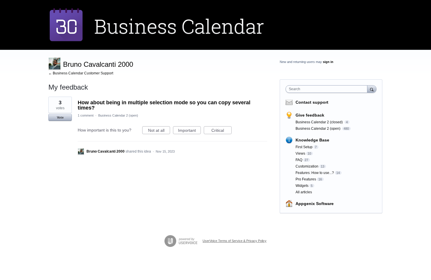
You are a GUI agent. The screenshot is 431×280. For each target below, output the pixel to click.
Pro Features (306, 179)
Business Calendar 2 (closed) (320, 122)
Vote (60, 117)
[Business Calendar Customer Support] (170, 24)
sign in (328, 62)
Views (300, 153)
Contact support (312, 102)
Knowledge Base (312, 140)
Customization (307, 166)
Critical (221, 131)
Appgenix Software (315, 203)
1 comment (86, 115)
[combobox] (328, 89)
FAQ (299, 160)
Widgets (302, 186)
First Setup (304, 147)
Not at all (159, 131)
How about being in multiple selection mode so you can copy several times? (164, 105)
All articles (304, 192)
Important (189, 131)
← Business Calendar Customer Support (80, 73)
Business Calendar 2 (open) (118, 115)
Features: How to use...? (315, 173)
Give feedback (310, 115)
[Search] (371, 89)
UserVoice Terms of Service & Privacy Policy (235, 241)
